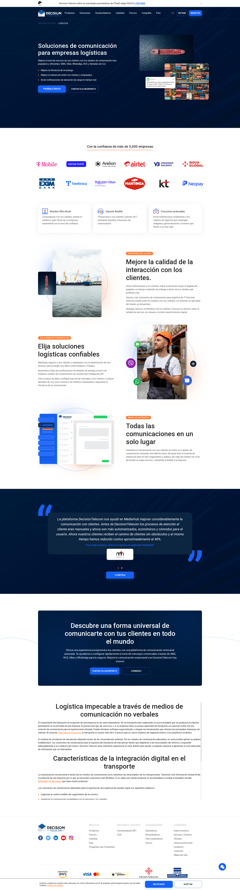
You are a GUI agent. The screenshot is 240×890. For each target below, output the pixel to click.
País (158, 13)
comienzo (136, 671)
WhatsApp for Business (49, 781)
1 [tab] (118, 568)
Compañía (146, 13)
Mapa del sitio (181, 855)
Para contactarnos (154, 838)
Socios (148, 843)
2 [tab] (121, 568)
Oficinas (178, 838)
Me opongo (159, 884)
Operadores (151, 830)
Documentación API (126, 830)
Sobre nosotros (181, 830)
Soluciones (85, 13)
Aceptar (188, 884)
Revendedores (152, 834)
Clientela (120, 13)
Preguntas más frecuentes (102, 847)
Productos (70, 13)
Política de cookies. (55, 885)
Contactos (179, 847)
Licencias (178, 851)
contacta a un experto (104, 671)
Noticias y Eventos (183, 834)
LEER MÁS (140, 3)
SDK (119, 834)
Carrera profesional (183, 843)
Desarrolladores (103, 13)
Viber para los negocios (69, 732)
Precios (133, 13)
